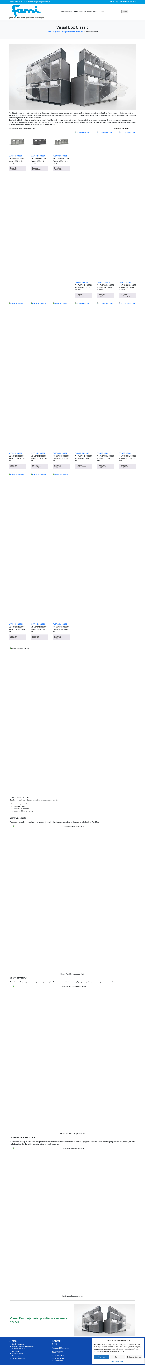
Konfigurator (129, 2)
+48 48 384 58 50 (21, 2)
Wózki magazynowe (18, 1356)
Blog (116, 2)
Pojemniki (56, 32)
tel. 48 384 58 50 (58, 1356)
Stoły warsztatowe (18, 1349)
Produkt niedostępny (36, 169)
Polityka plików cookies (117, 1361)
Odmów (117, 1357)
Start (112, 2)
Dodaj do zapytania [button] (13, 169)
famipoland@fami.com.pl (41, 2)
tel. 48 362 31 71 (58, 1358)
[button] (141, 1340)
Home (49, 32)
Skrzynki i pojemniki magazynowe (23, 1346)
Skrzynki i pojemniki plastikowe (72, 32)
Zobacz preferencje (134, 1357)
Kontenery (15, 1351)
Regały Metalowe (18, 1344)
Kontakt (121, 2)
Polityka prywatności (19, 1358)
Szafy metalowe (17, 1353)
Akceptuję (101, 1357)
